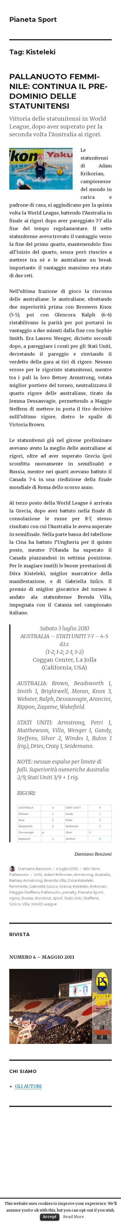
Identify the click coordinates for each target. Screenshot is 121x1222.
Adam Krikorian (58, 874)
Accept (50, 1216)
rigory (14, 898)
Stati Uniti (73, 898)
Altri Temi (91, 868)
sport (57, 898)
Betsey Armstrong (25, 880)
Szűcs (14, 904)
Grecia (65, 886)
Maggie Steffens (24, 892)
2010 (38, 874)
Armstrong (83, 874)
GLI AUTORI (28, 1086)
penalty (69, 892)
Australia (102, 874)
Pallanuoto (19, 874)
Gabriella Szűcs (43, 886)
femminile (18, 886)
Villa (25, 904)
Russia (27, 898)
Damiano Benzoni (34, 868)
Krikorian (98, 886)
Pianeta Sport (33, 20)
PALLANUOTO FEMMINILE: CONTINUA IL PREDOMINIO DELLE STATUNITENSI (58, 91)
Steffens (90, 898)
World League (44, 904)
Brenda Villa (55, 880)
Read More (73, 1216)
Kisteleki (80, 886)
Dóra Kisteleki (80, 880)
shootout (43, 898)
